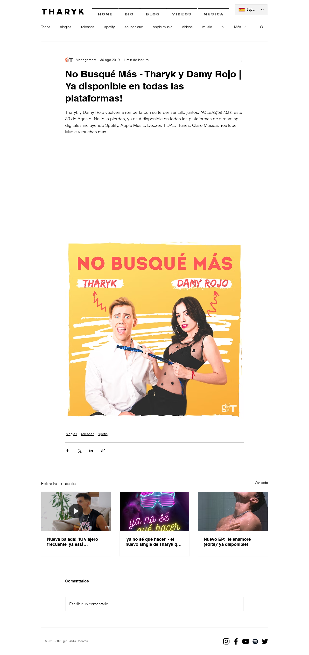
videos (187, 27)
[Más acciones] (241, 60)
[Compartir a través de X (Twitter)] (79, 450)
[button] (262, 27)
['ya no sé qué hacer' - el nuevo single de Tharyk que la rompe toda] (155, 511)
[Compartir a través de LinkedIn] (91, 450)
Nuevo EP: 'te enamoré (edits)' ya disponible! (227, 542)
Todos (45, 27)
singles (65, 27)
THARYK (64, 11)
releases (88, 27)
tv (223, 27)
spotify (109, 27)
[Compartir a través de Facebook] (67, 450)
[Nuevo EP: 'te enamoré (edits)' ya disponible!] (233, 511)
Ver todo (261, 482)
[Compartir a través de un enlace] (103, 450)
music (207, 27)
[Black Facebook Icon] (236, 641)
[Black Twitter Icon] (265, 641)
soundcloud (134, 27)
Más (237, 27)
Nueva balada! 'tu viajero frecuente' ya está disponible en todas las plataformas (72, 542)
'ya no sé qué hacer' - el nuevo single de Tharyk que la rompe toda (154, 542)
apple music (162, 27)
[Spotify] (255, 641)
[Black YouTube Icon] (245, 641)
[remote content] (154, 188)
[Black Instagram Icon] (226, 641)
